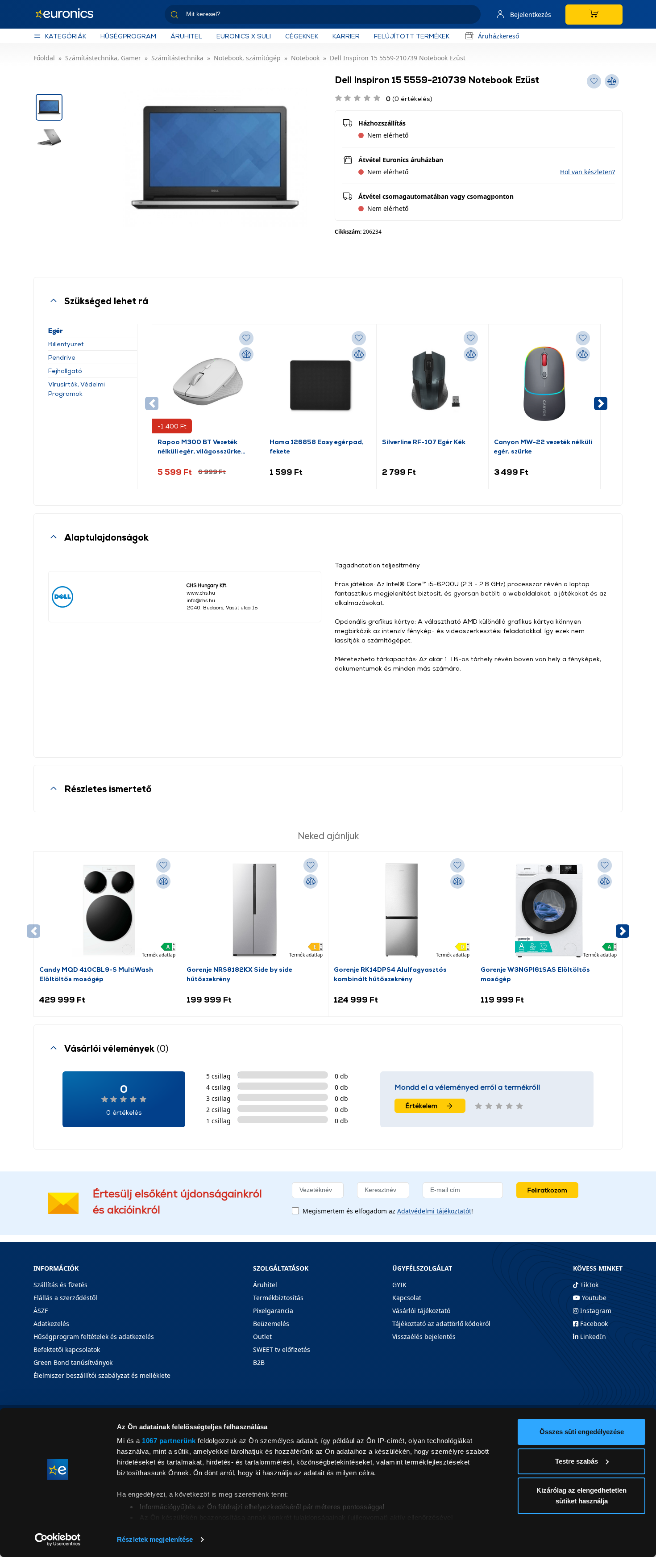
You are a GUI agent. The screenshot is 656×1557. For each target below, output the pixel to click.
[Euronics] (69, 14)
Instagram (594, 1310)
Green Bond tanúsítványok (72, 1362)
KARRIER (346, 36)
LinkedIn (592, 1336)
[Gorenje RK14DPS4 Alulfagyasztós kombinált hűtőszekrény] (401, 910)
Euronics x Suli (243, 36)
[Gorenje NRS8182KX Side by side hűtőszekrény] (254, 910)
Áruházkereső (498, 36)
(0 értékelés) (409, 98)
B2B (259, 1362)
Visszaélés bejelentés (424, 1336)
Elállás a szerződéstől (65, 1297)
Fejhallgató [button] (65, 370)
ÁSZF (40, 1310)
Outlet (262, 1336)
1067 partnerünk (169, 1440)
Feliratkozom (547, 1190)
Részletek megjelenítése (155, 1539)
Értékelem (421, 1105)
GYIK (399, 1284)
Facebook (593, 1323)
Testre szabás (576, 1461)
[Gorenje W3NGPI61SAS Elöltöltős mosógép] (548, 910)
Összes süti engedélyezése (582, 1431)
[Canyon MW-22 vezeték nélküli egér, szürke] (544, 383)
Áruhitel (186, 36)
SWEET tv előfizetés (281, 1349)
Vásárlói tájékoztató (421, 1310)
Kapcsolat (406, 1297)
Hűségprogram (128, 36)
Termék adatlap (158, 955)
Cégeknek (301, 36)
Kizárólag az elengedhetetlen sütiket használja (581, 1495)
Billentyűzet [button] (66, 344)
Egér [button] (55, 330)
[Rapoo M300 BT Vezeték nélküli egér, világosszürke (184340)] (208, 383)
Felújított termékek (411, 36)
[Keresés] (470, 15)
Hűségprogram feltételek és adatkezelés (93, 1336)
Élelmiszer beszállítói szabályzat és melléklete (101, 1375)
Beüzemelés (271, 1323)
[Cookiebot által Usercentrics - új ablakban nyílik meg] (58, 1539)
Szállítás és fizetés (60, 1284)
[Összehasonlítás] (246, 354)
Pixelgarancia (273, 1310)
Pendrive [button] (61, 357)
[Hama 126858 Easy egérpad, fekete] (320, 383)
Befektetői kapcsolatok (66, 1349)
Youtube (593, 1297)
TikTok (588, 1284)
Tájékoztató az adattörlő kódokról (441, 1323)
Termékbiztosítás (278, 1297)
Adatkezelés (51, 1323)
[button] (587, 172)
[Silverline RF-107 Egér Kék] (432, 383)
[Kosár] (594, 14)
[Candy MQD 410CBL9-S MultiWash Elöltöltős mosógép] (107, 910)
